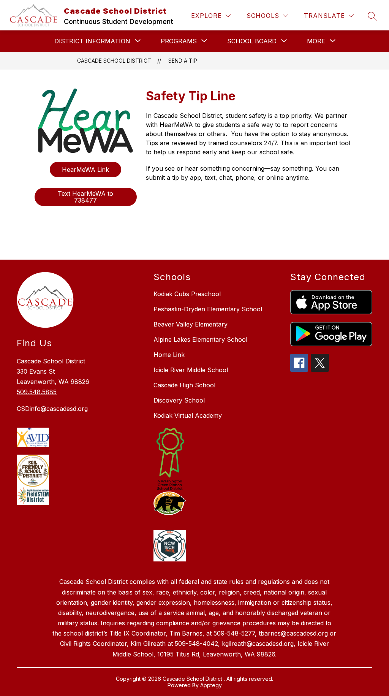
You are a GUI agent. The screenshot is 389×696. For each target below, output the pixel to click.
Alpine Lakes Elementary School (200, 339)
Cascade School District (114, 60)
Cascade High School (184, 385)
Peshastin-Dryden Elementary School (207, 309)
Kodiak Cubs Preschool (187, 294)
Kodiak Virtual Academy (187, 415)
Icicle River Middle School (190, 370)
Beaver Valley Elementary (190, 324)
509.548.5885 (37, 392)
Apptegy (211, 685)
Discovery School (179, 400)
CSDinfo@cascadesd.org (52, 408)
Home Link (169, 354)
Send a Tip (182, 60)
